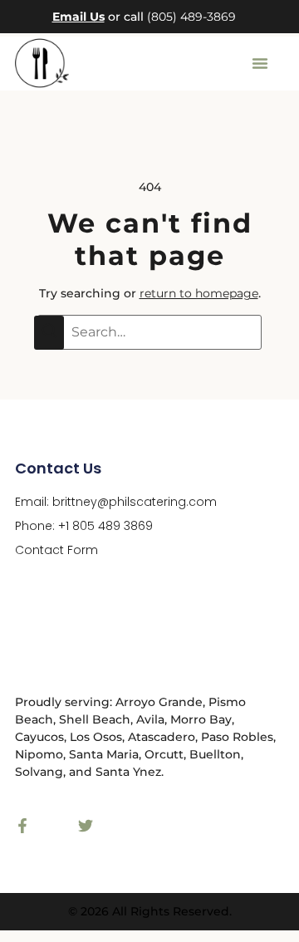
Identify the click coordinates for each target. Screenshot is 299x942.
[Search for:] (149, 332)
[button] (260, 63)
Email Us (78, 16)
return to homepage (199, 293)
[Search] (49, 333)
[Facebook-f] (22, 825)
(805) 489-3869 (191, 16)
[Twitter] (85, 825)
